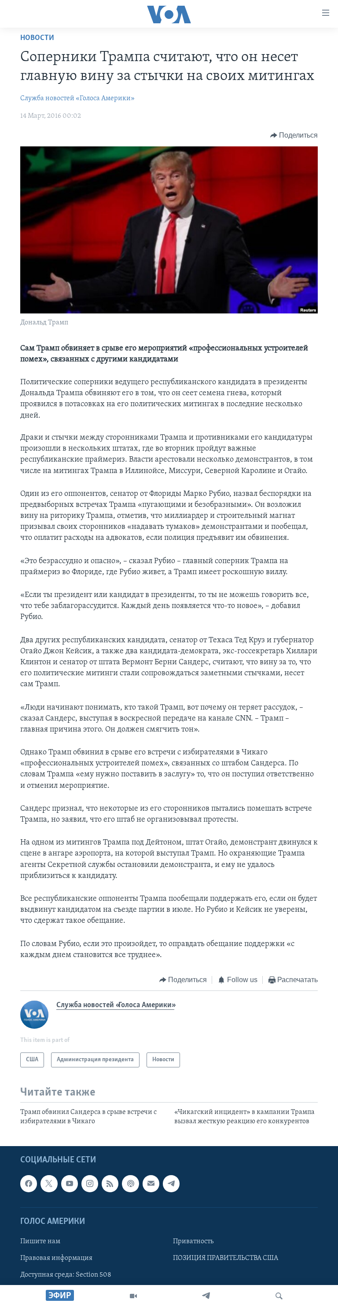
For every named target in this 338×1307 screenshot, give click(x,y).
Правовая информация (56, 1258)
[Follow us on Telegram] (171, 1183)
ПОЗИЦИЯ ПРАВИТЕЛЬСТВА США (225, 1258)
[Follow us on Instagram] (89, 1183)
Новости (37, 38)
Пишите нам (40, 1241)
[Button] (294, 135)
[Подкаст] (130, 1183)
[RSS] (110, 1183)
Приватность (193, 1241)
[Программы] (133, 1296)
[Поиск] (279, 1296)
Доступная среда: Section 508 (65, 1274)
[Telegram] (206, 1296)
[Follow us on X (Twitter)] (48, 1183)
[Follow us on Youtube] (69, 1183)
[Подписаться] (151, 1183)
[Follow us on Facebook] (28, 1183)
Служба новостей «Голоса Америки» (77, 98)
